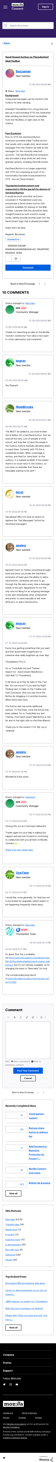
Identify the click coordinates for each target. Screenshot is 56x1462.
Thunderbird (13, 239)
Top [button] (4, 1455)
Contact (38, 1414)
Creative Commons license (15, 1434)
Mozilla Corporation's (16, 1421)
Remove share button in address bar (38, 1129)
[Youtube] (17, 1381)
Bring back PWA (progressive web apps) (25, 1280)
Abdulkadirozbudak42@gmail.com (20, 249)
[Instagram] (10, 1381)
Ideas (7, 43)
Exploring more (12, 1236)
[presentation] (8, 1014)
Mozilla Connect (18, 6)
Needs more (11, 1226)
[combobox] (28, 25)
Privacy (6, 1414)
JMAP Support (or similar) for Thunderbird (26, 1298)
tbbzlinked (10, 252)
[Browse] (5, 7)
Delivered (30, 795)
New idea (20, 90)
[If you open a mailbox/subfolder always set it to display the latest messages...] (45, 283)
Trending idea (12, 1221)
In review (9, 1231)
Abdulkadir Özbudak (17, 245)
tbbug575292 (43, 249)
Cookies (22, 1414)
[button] (8, 258)
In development (13, 1241)
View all (13, 1190)
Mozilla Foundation (11, 1424)
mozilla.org (8, 1410)
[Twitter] (4, 1381)
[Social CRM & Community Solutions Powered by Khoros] (46, 1455)
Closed (8, 1256)
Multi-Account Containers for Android (24, 1305)
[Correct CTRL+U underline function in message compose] (40, 283)
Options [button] (52, 43)
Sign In (45, 6)
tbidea (19, 252)
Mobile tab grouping (39, 1179)
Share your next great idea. (19, 847)
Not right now (12, 1246)
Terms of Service (29, 1410)
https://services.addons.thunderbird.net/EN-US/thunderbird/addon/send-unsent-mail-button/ (27, 958)
